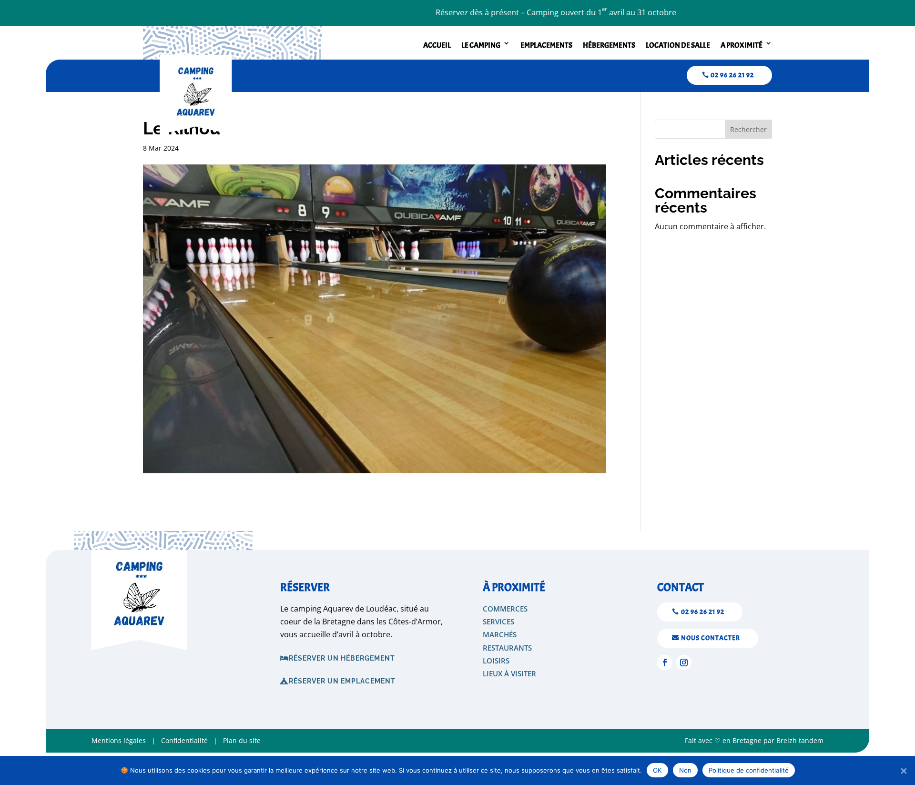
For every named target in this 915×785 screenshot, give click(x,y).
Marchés (500, 634)
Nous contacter (710, 638)
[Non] (903, 770)
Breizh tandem (800, 740)
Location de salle (678, 45)
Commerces (505, 608)
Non (685, 770)
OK (657, 770)
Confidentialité (184, 740)
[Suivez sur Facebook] (664, 662)
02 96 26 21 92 (732, 75)
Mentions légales (119, 740)
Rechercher (748, 129)
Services (498, 621)
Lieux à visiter (509, 673)
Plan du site (241, 740)
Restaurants (507, 647)
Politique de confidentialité (749, 770)
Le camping (480, 45)
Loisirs (496, 660)
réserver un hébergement (342, 658)
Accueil (437, 45)
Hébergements (609, 45)
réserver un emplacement (342, 681)
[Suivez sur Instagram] (683, 662)
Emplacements (546, 45)
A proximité (741, 45)
